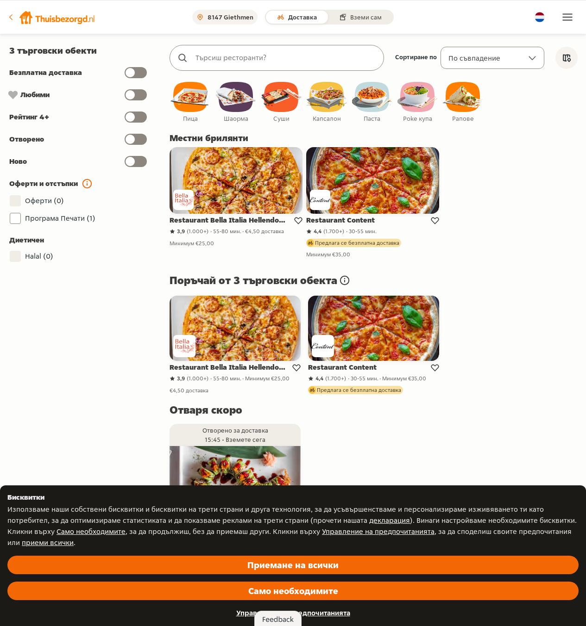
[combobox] (286, 57)
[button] (51, 17)
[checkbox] (190, 102)
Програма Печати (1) (60, 218)
